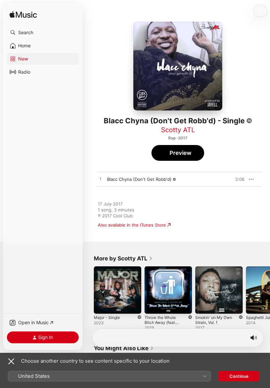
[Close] (11, 361)
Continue (239, 376)
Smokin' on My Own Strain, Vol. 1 (213, 320)
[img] (23, 15)
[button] (42, 32)
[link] (123, 258)
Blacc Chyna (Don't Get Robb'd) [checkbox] (139, 179)
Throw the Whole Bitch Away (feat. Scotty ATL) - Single (160, 325)
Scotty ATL (178, 130)
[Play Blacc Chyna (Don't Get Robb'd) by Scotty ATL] (100, 179)
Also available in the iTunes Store (132, 225)
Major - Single (107, 317)
